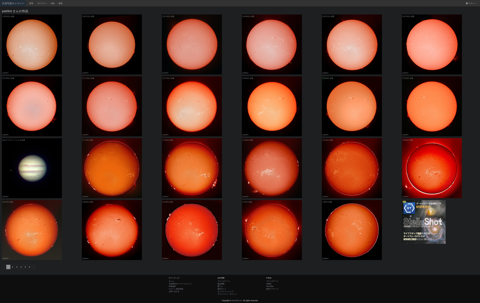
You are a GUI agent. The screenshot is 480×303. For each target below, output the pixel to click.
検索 (60, 3)
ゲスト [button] (471, 3)
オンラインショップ (225, 291)
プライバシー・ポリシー (227, 294)
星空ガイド (222, 288)
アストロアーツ (224, 281)
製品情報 (221, 283)
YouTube (269, 286)
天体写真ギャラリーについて (180, 283)
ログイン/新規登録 (176, 288)
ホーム (171, 281)
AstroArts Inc (237, 300)
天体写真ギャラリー (13, 3)
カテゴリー (42, 3)
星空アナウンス (272, 288)
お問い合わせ (174, 291)
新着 (31, 3)
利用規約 (172, 286)
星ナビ (220, 286)
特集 (53, 3)
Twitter (269, 283)
